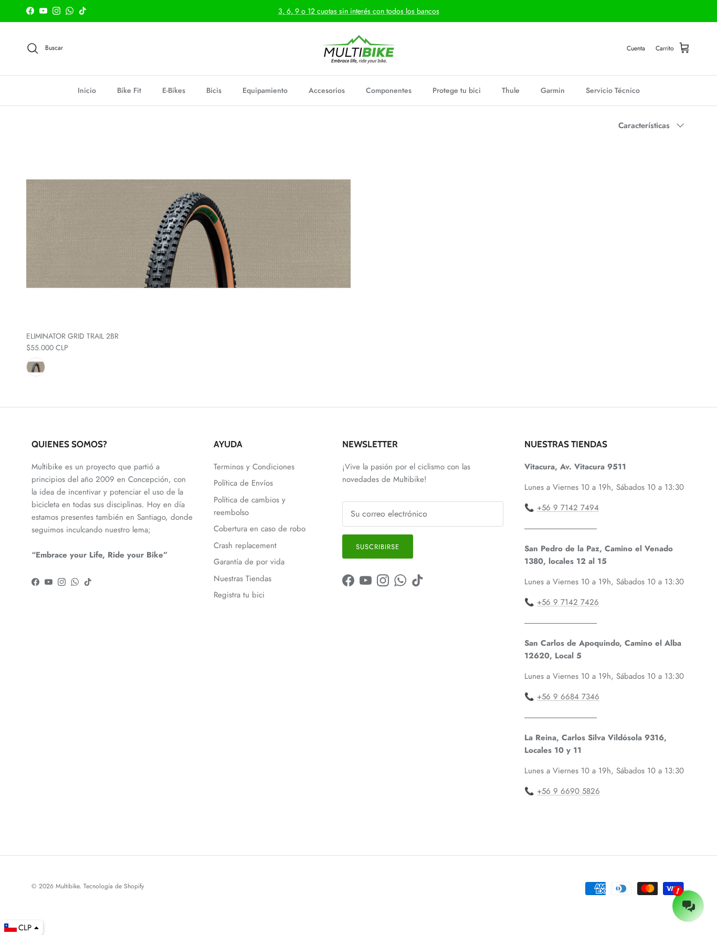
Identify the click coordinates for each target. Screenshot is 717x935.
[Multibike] (358, 49)
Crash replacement (245, 545)
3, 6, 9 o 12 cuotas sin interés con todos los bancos (358, 11)
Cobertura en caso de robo (259, 528)
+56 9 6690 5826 (568, 791)
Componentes (389, 90)
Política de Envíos (243, 483)
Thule (511, 90)
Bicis (214, 90)
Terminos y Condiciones (254, 466)
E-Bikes (173, 90)
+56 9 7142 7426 (568, 602)
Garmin (553, 90)
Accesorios (327, 90)
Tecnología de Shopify (113, 886)
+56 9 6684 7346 (568, 696)
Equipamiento (265, 90)
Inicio (87, 90)
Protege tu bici (457, 90)
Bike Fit (129, 90)
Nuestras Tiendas (242, 578)
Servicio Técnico (613, 90)
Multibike (67, 886)
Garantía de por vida (249, 562)
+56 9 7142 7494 (568, 507)
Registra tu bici (239, 595)
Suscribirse (377, 547)
